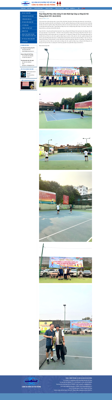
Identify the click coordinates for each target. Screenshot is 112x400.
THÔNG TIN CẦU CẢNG (59, 8)
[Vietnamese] (84, 8)
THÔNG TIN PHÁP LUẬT (27, 28)
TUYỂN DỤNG (25, 41)
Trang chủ (23, 8)
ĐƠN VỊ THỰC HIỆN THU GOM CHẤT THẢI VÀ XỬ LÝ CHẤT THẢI (29, 35)
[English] (82, 8)
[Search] (78, 8)
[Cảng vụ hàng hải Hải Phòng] (42, 3)
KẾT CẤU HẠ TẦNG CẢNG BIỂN (28, 38)
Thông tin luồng (48, 8)
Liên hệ (67, 8)
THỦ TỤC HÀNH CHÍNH (38, 8)
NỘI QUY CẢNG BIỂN (26, 13)
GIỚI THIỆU (29, 8)
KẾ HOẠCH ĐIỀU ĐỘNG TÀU (27, 22)
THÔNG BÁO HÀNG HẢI (27, 19)
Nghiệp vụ (72, 8)
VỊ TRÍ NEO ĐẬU (25, 25)
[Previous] (21, 85)
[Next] (36, 85)
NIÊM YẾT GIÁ (25, 31)
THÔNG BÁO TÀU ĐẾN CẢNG (28, 16)
